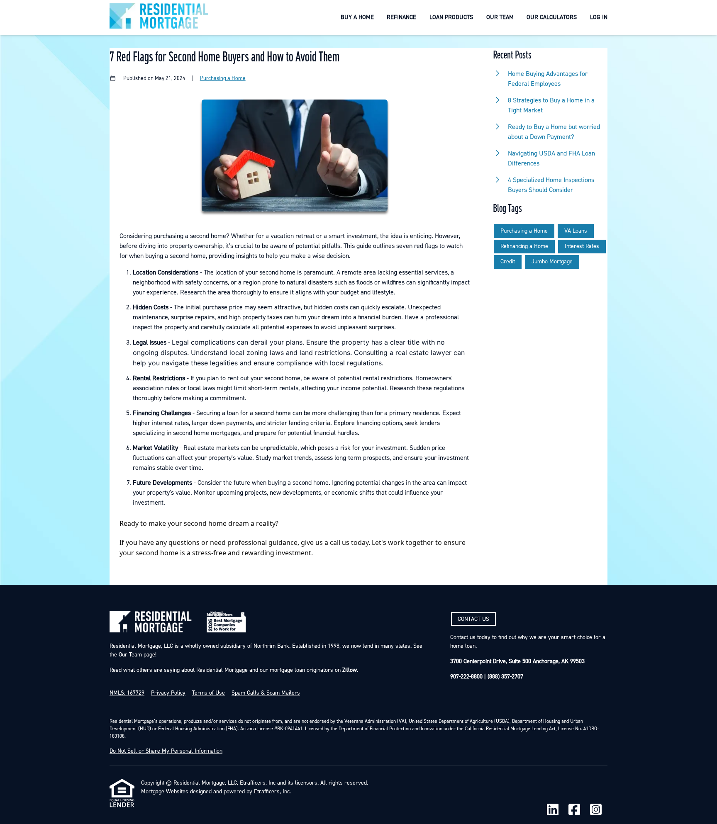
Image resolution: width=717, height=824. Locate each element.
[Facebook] (574, 810)
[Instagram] (596, 810)
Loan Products (451, 17)
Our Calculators (552, 17)
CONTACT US (473, 619)
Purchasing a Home (223, 78)
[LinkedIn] (552, 810)
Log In (598, 17)
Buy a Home (357, 17)
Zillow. (349, 670)
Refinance (401, 17)
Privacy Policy (168, 693)
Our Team (500, 17)
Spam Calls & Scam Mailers (266, 693)
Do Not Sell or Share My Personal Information (166, 751)
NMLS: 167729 (127, 693)
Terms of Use (208, 693)
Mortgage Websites (164, 791)
